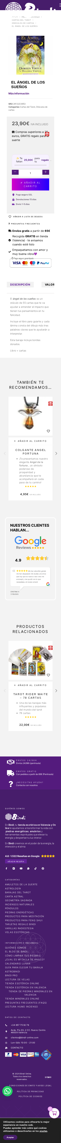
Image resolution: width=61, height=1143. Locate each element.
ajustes (43, 1131)
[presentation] (5, 453)
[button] (30, 441)
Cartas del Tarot (21, 20)
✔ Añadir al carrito (31, 184)
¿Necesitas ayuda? (29, 782)
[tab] (20, 284)
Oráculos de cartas (23, 23)
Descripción (20, 284)
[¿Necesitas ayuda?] (11, 784)
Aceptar (10, 1137)
